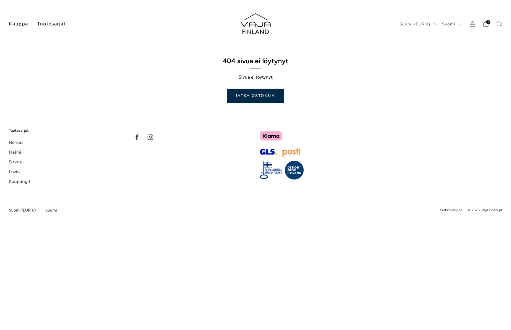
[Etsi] (499, 24)
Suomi (448, 24)
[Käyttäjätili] (473, 24)
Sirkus (15, 162)
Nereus (16, 142)
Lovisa (15, 172)
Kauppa (18, 23)
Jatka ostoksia (255, 95)
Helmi (15, 152)
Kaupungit (19, 181)
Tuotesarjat (51, 23)
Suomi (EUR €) (415, 24)
